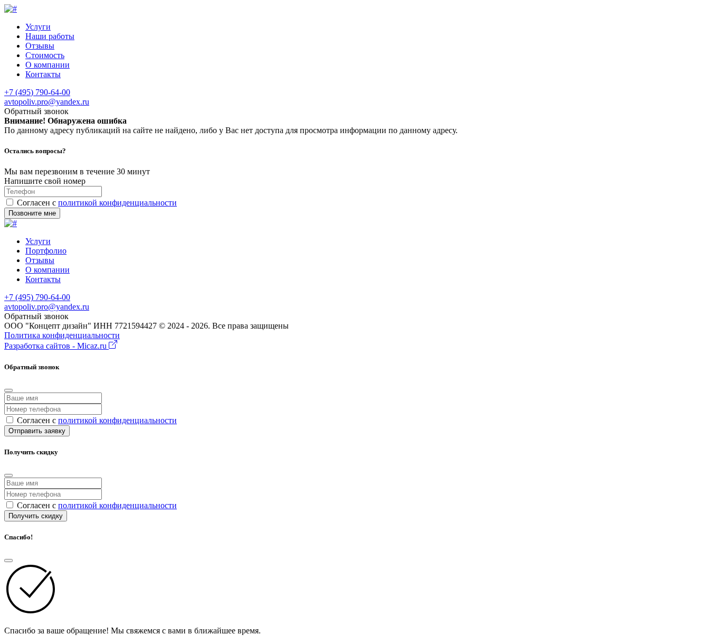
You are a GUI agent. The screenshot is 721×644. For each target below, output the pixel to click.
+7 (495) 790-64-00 (37, 92)
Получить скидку (35, 516)
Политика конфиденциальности (62, 335)
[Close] (8, 390)
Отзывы (39, 45)
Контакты (43, 74)
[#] (10, 8)
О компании (47, 64)
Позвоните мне (32, 213)
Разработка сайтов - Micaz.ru (56, 345)
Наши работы (49, 36)
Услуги (38, 26)
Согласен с (97, 202)
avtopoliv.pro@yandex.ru (46, 101)
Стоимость (44, 55)
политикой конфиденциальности (117, 202)
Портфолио (46, 250)
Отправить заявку (36, 431)
